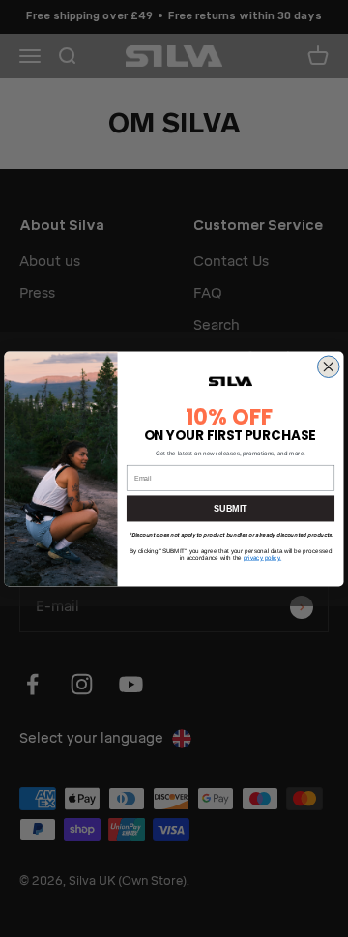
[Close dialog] (329, 367)
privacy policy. (263, 557)
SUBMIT (230, 508)
